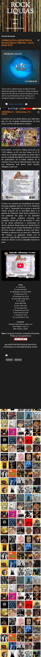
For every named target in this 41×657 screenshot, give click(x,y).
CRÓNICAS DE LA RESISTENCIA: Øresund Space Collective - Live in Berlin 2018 (18, 42)
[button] (38, 40)
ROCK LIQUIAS (20, 8)
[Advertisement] (20, 431)
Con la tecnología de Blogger (21, 644)
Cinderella (9, 360)
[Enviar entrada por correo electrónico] (26, 105)
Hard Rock (18, 360)
